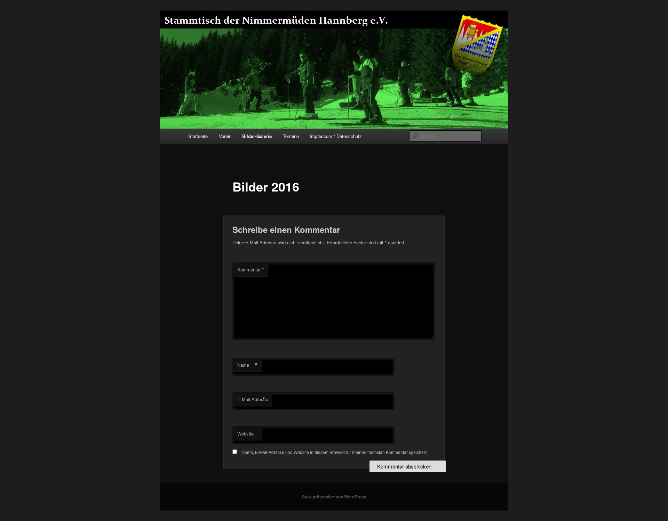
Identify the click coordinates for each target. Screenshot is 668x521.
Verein (225, 136)
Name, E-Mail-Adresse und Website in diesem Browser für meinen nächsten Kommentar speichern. (335, 452)
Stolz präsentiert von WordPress (334, 497)
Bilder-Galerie (257, 136)
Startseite (198, 136)
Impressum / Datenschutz (336, 136)
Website (245, 433)
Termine (291, 136)
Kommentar (250, 269)
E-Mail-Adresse (252, 399)
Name (247, 365)
